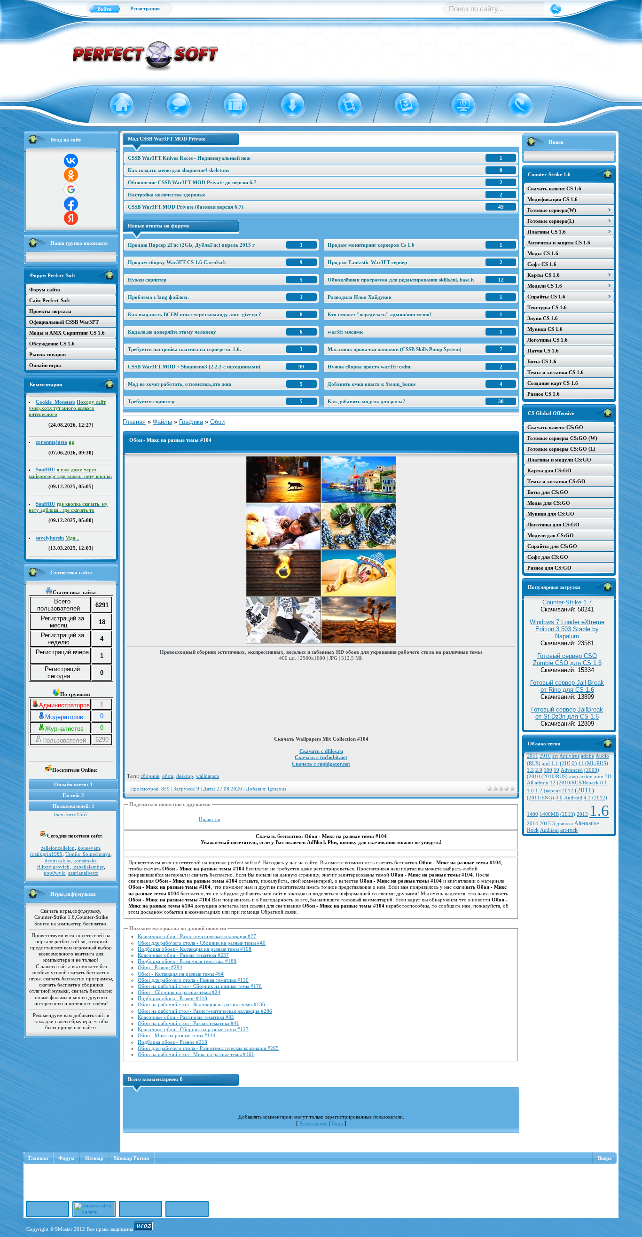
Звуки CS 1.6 (542, 318)
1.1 (554, 763)
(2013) (567, 814)
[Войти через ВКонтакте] (71, 161)
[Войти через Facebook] (71, 204)
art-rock (569, 830)
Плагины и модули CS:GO (559, 459)
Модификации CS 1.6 (552, 199)
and (546, 763)
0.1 (603, 782)
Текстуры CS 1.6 (547, 307)
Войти (104, 9)
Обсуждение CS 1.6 (52, 343)
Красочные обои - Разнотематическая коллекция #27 (197, 936)
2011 (532, 755)
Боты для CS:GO (547, 492)
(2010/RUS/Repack (578, 782)
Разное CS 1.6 (543, 394)
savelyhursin (50, 537)
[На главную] (115, 105)
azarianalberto (83, 873)
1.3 (530, 770)
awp (573, 776)
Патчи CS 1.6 (543, 350)
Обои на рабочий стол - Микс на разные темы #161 (196, 1054)
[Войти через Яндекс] (71, 218)
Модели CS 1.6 (544, 286)
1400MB (549, 814)
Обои (217, 421)
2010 (545, 756)
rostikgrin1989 (46, 854)
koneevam (89, 848)
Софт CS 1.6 (541, 264)
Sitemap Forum (131, 1158)
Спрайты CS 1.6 (546, 296)
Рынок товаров (47, 354)
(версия (552, 790)
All (530, 782)
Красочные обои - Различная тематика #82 (186, 1017)
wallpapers (207, 776)
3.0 (559, 797)
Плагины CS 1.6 (546, 232)
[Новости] (229, 105)
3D (608, 776)
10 (556, 770)
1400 (532, 814)
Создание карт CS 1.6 (552, 383)
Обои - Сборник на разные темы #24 (179, 992)
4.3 (587, 797)
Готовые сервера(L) (550, 221)
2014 (532, 823)
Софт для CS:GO (547, 557)
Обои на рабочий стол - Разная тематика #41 (188, 1023)
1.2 (538, 790)
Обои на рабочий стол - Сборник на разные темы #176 (200, 986)
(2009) (591, 770)
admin (541, 782)
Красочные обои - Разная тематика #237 (183, 955)
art (555, 756)
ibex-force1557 (71, 814)
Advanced (572, 770)
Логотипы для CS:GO (553, 524)
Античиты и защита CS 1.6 (558, 242)
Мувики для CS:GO (550, 514)
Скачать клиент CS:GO (555, 427)
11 (581, 763)
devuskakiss (57, 860)
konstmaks (84, 860)
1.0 (530, 790)
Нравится (209, 819)
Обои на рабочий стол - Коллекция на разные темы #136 (201, 1004)
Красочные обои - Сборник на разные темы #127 (193, 1029)
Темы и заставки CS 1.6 (555, 372)
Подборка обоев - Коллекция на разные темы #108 (194, 949)
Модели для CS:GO (550, 535)
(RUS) (533, 763)
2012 (567, 790)
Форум (66, 1158)
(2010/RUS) (554, 776)
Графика (191, 421)
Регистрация (145, 8)
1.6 (599, 810)
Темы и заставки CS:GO (556, 481)
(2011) (584, 790)
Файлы (162, 421)
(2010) (568, 763)
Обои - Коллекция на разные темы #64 (181, 974)
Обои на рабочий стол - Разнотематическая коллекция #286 (205, 1011)
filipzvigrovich (53, 866)
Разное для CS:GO (549, 568)
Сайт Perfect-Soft (49, 300)
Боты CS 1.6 (541, 361)
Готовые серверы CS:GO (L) (561, 449)
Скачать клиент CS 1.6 (554, 188)
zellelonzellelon (58, 848)
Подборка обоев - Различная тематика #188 (187, 961)
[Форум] (172, 105)
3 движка (562, 823)
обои (167, 776)
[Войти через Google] (70, 189)
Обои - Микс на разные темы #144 (177, 1035)
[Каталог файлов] (286, 105)
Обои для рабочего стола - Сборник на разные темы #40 (202, 943)
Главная (134, 421)
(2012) (599, 797)
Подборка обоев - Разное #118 (172, 998)
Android (573, 797)
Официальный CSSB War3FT (64, 322)
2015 (545, 823)
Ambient (549, 830)
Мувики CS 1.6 (545, 329)
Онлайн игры (45, 365)
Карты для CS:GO (549, 470)
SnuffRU (45, 469)
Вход (337, 1123)
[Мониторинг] (457, 105)
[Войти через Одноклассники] (71, 175)
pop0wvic (54, 873)
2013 (582, 814)
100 (548, 770)
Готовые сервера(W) (551, 210)
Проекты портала (50, 311)
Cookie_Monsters (55, 402)
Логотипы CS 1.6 (547, 340)
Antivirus (569, 756)
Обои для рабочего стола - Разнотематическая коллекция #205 (208, 1048)
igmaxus (277, 788)
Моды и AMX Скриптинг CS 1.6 (67, 333)
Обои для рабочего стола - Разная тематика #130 (193, 980)
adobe (587, 756)
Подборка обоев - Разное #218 (172, 1042)
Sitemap (94, 1158)
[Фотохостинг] (400, 105)
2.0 (538, 770)
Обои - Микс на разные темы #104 (170, 440)
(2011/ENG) (540, 797)
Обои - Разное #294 (160, 967)
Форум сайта (44, 289)
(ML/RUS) (596, 763)
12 (553, 782)
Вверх (605, 1158)
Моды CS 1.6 (542, 253)
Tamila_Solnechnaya (87, 854)
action (586, 776)
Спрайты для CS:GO (552, 546)
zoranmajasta (51, 442)
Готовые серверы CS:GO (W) (562, 438)
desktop (184, 776)
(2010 (533, 776)
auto (598, 776)
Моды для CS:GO (548, 503)
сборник (150, 776)
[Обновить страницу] (514, 105)
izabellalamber (88, 866)
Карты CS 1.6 (543, 275)
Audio (602, 756)
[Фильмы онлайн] (343, 105)
